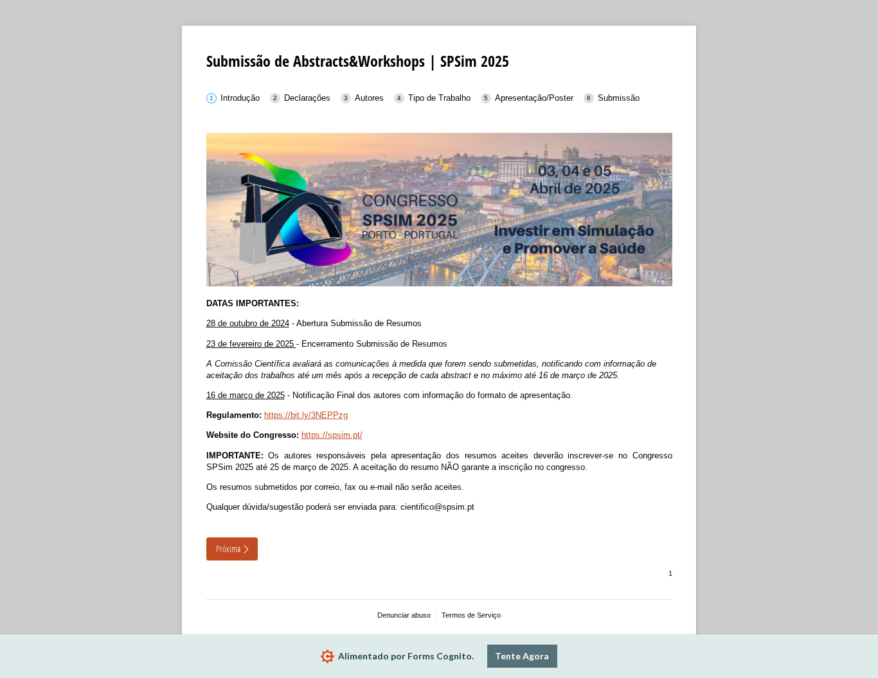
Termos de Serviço (471, 615)
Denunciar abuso (404, 615)
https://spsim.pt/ (332, 435)
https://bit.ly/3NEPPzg (306, 415)
